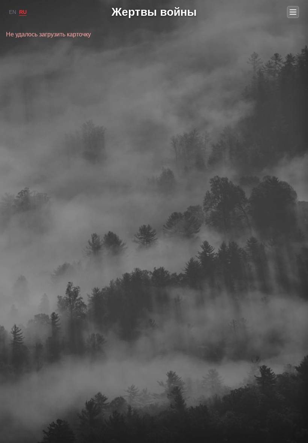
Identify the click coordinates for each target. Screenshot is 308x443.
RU (23, 12)
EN (12, 12)
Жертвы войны (154, 12)
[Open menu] (293, 12)
